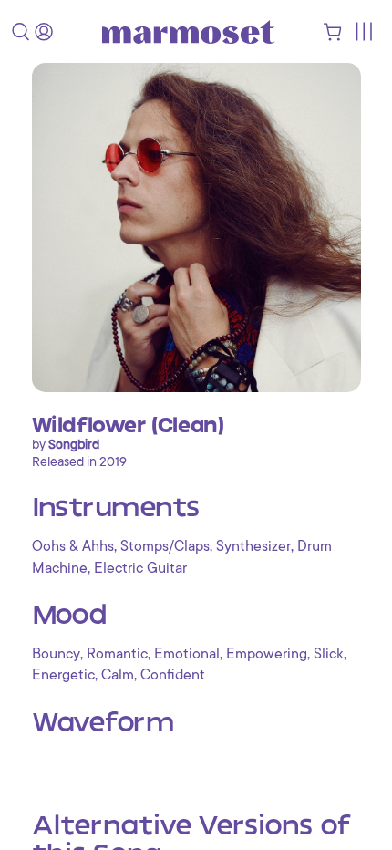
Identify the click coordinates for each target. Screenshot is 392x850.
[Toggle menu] (363, 31)
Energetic (63, 675)
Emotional (187, 654)
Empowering (266, 654)
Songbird (73, 444)
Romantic (117, 654)
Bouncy (56, 654)
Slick (329, 654)
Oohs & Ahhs (73, 546)
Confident (172, 675)
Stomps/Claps (165, 546)
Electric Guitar (140, 568)
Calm (117, 675)
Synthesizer (253, 546)
